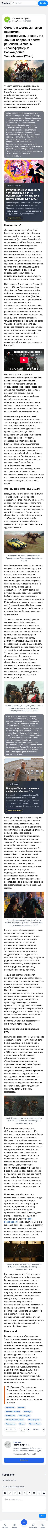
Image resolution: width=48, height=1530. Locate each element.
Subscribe (24, 1460)
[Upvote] (6, 1429)
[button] (6, 3)
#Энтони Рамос (34, 1424)
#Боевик (21, 1408)
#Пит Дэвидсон (24, 1416)
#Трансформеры (34, 1420)
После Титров (17, 21)
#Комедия (27, 1412)
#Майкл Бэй (10, 1416)
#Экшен (22, 1424)
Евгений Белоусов (21, 18)
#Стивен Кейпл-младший (15, 1420)
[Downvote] (15, 1429)
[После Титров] (9, 21)
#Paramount (10, 1408)
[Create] (24, 1522)
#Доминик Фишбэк (13, 1412)
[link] (22, 1430)
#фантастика (10, 1424)
